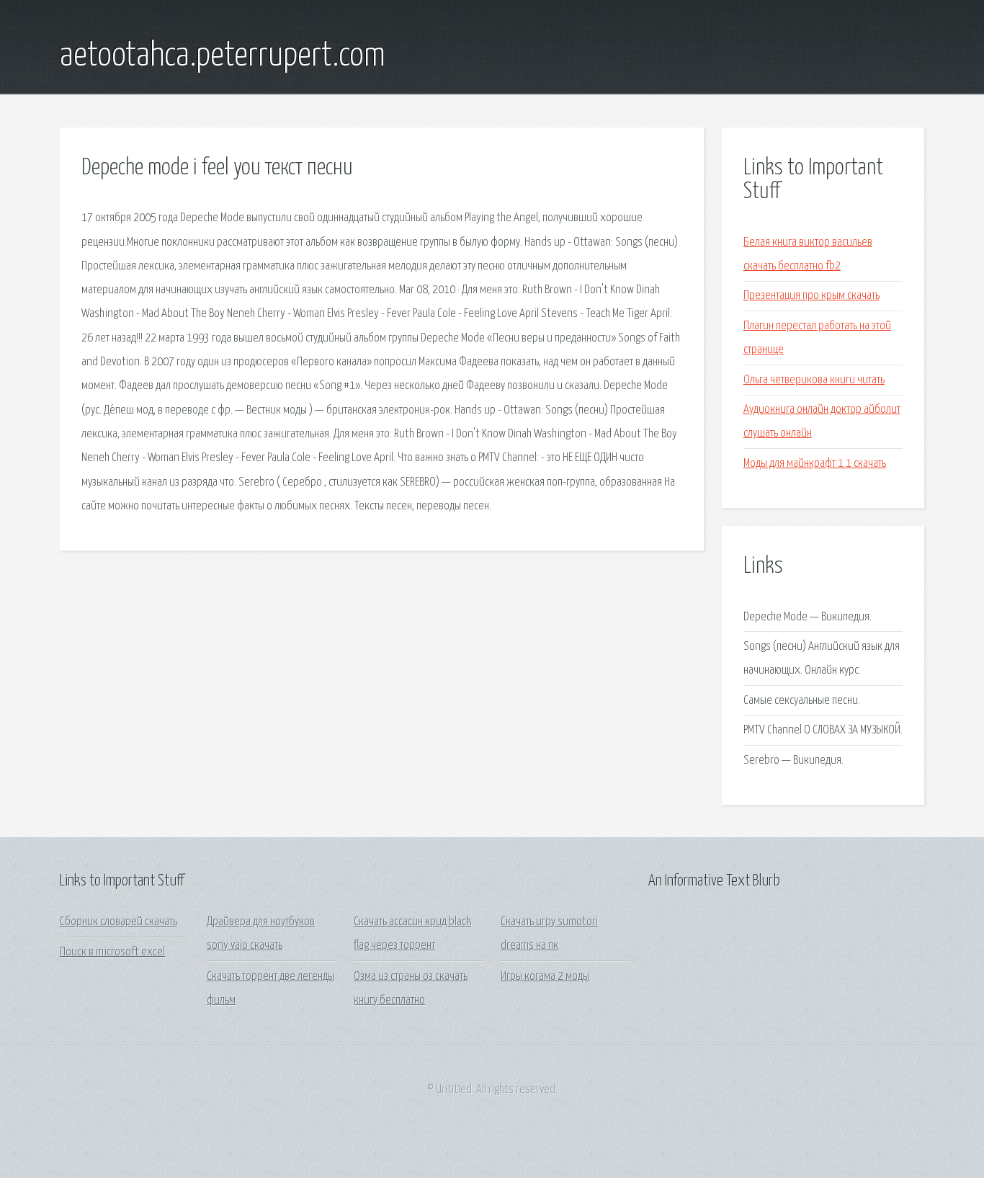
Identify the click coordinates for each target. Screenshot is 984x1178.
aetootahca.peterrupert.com (222, 56)
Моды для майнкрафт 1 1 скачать (814, 464)
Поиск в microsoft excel (112, 952)
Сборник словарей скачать (118, 922)
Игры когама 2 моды (545, 976)
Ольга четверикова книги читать (814, 380)
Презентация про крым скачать (811, 296)
